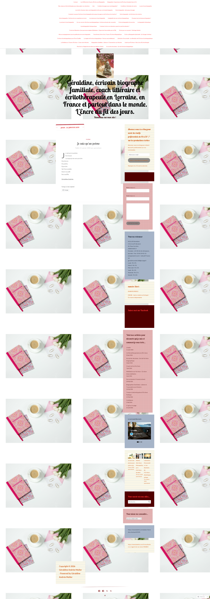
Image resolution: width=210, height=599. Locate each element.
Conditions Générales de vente (129, 6)
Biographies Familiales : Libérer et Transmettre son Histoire (107, 42)
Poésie (88, 139)
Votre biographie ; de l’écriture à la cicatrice (131, 14)
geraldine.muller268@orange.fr (137, 260)
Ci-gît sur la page (131, 405)
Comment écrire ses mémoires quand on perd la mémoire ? (114, 26)
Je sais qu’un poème (88, 143)
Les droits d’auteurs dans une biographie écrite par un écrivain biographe (94, 10)
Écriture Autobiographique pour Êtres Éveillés (69, 38)
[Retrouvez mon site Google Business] (107, 590)
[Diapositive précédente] (132, 431)
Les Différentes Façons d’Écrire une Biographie (93, 2)
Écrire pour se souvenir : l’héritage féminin (130, 30)
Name (130, 187)
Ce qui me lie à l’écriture (133, 366)
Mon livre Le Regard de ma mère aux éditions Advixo (90, 46)
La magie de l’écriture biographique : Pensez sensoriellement (99, 38)
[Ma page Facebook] (99, 590)
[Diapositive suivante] (147, 431)
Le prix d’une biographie (146, 6)
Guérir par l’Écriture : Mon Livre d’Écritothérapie (137, 42)
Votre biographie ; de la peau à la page (125, 10)
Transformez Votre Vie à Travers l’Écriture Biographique (107, 34)
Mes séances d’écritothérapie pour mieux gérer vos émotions (74, 6)
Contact (76, 2)
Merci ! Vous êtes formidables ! (139, 160)
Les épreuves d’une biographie (97, 18)
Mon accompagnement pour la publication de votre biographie (74, 34)
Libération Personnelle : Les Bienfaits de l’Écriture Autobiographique (135, 38)
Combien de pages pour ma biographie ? (107, 6)
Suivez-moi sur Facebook (138, 310)
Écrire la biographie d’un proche (127, 22)
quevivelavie (97, 148)
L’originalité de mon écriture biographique (118, 18)
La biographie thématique (144, 22)
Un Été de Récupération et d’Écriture (136, 353)
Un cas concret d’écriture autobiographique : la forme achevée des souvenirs (96, 22)
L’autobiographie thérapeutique (89, 26)
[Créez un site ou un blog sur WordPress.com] (105, 595)
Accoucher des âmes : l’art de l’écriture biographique (119, 46)
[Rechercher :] (139, 501)
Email (130, 195)
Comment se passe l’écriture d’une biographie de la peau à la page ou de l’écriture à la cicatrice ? (92, 14)
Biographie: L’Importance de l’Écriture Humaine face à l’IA (122, 2)
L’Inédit (128, 347)
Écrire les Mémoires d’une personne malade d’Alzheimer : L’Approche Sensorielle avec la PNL (92, 30)
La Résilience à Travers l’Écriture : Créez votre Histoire (75, 42)
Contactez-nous (133, 223)
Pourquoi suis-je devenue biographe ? (141, 18)
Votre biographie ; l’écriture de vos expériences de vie (72, 18)
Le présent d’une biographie (66, 22)
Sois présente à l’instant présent (135, 379)
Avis (93, 6)
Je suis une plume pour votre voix (131, 463)
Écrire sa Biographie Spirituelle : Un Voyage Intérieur (138, 34)
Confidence (129, 400)
